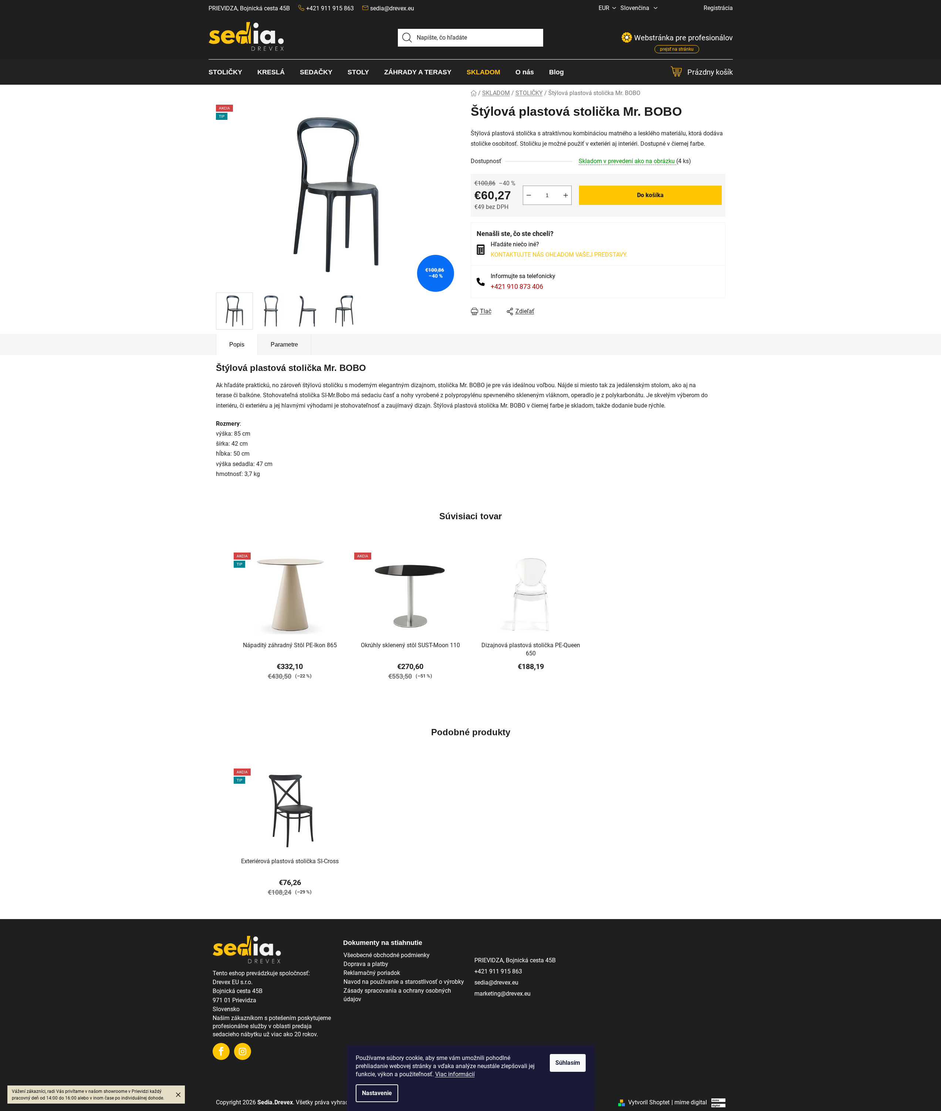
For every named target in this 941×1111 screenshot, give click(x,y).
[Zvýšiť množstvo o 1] (565, 195)
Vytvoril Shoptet (649, 1102)
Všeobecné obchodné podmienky (386, 955)
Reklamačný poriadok (371, 972)
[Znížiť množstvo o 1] (528, 195)
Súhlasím (567, 1062)
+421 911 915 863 (498, 971)
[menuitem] (229, 72)
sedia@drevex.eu (392, 8)
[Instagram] (242, 1051)
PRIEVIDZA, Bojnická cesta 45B (249, 8)
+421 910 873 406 (517, 286)
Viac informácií (455, 1074)
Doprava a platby (365, 964)
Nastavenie (377, 1093)
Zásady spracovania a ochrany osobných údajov (397, 994)
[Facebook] (221, 1051)
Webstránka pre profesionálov (683, 39)
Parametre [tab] (284, 344)
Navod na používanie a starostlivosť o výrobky (403, 981)
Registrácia (718, 7)
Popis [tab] (236, 344)
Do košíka (650, 195)
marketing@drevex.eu (502, 993)
